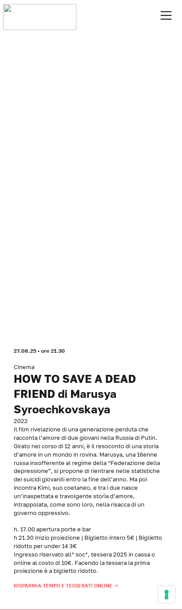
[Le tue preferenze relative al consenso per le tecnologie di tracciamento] (166, 594)
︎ (166, 16)
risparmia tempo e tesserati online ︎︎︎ (67, 585)
